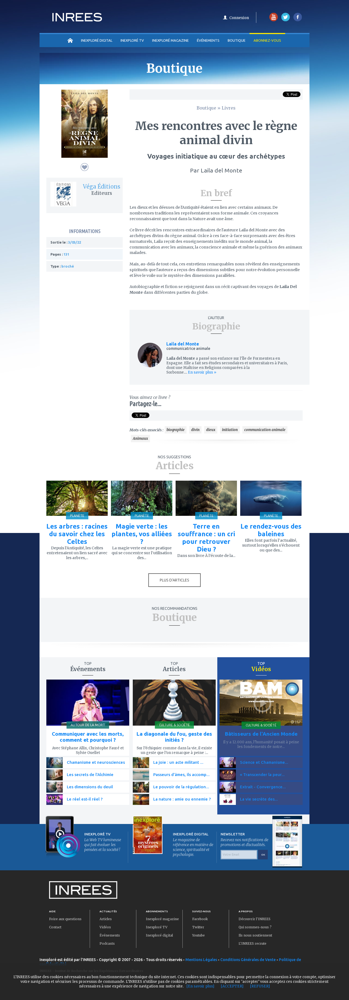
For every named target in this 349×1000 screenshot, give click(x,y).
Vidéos (105, 927)
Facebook (200, 919)
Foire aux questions (65, 919)
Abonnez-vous (267, 40)
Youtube (198, 935)
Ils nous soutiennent (255, 935)
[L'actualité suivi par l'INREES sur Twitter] (285, 20)
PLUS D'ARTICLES (174, 580)
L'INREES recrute (252, 943)
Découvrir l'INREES (254, 919)
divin (195, 430)
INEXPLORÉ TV (132, 40)
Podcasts (107, 943)
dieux (210, 430)
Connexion (239, 18)
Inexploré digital (159, 935)
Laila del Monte (182, 343)
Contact (55, 927)
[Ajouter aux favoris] (84, 167)
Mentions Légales (201, 959)
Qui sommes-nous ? (255, 927)
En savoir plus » (201, 372)
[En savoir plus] (200, 986)
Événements (208, 40)
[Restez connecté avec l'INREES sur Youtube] (273, 20)
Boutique (236, 40)
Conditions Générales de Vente (248, 959)
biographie (176, 430)
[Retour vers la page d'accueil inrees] (77, 20)
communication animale (264, 430)
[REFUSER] (260, 986)
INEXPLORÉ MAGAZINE (170, 40)
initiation (230, 430)
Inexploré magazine (162, 919)
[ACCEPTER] (232, 986)
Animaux (140, 438)
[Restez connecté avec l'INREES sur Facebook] (297, 20)
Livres (229, 108)
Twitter (198, 927)
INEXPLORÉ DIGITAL (96, 40)
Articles (106, 919)
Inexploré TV (156, 927)
